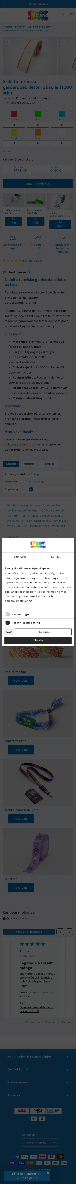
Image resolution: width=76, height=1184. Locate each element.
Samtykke (20, 556)
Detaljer (56, 557)
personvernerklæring (18, 600)
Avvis (9, 632)
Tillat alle (38, 640)
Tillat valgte (43, 632)
